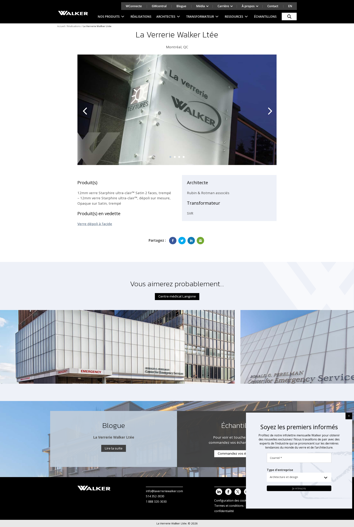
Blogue (181, 6)
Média (200, 6)
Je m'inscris (299, 488)
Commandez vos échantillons (240, 453)
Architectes (165, 17)
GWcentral (159, 6)
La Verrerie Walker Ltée (113, 437)
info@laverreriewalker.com (164, 491)
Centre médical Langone (177, 296)
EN (290, 6)
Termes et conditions (229, 506)
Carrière (223, 6)
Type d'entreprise (280, 470)
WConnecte (134, 6)
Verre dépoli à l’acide (94, 223)
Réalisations (141, 17)
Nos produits (109, 17)
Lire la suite (113, 448)
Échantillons (265, 17)
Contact (272, 6)
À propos (248, 6)
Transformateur (200, 17)
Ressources (234, 17)
